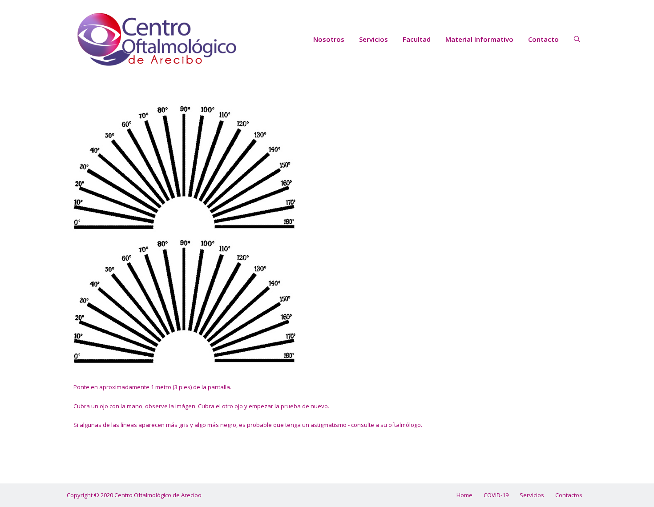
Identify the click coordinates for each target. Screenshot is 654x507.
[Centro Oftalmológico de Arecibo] (157, 39)
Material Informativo (479, 39)
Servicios (373, 39)
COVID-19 (496, 495)
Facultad (417, 39)
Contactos (568, 495)
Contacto (543, 39)
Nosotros (328, 39)
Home (464, 495)
